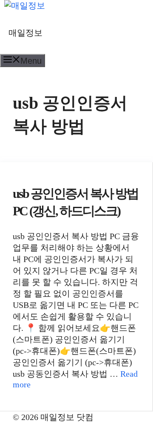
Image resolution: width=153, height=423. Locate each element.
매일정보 (25, 32)
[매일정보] (24, 5)
